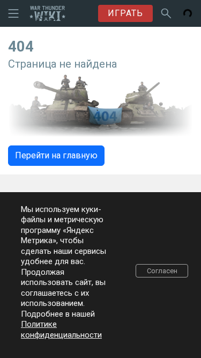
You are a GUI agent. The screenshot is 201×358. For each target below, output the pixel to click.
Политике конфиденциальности (61, 329)
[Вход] (187, 13)
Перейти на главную (56, 155)
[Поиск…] (166, 13)
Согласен (162, 271)
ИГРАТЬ (125, 13)
